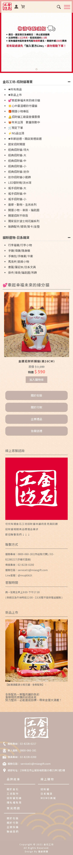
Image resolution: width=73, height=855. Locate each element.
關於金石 (13, 789)
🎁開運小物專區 (18, 111)
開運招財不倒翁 (18, 215)
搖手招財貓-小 (17, 199)
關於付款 (36, 407)
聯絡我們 (13, 831)
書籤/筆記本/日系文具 (22, 267)
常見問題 (13, 808)
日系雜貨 (47, 793)
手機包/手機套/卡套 (20, 256)
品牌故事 (13, 779)
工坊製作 (13, 793)
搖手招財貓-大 (17, 188)
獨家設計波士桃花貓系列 (23, 221)
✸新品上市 (15, 95)
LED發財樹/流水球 (19, 182)
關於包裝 (36, 395)
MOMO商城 (48, 798)
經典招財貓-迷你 (18, 171)
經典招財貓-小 (17, 166)
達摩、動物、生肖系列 (22, 204)
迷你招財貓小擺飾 (19, 177)
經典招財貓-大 (17, 155)
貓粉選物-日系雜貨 (16, 237)
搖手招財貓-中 (17, 193)
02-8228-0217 (28, 743)
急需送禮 (36, 431)
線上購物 (47, 779)
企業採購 (13, 827)
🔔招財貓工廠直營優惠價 (24, 117)
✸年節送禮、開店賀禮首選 (25, 138)
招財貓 (45, 789)
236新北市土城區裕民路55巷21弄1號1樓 (42, 770)
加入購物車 (36, 379)
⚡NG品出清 (16, 133)
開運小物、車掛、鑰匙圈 (23, 210)
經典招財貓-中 (17, 160)
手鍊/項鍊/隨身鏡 (19, 250)
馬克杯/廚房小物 (18, 261)
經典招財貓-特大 (18, 149)
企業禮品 (36, 419)
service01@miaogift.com (33, 570)
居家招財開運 (16, 144)
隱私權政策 (14, 802)
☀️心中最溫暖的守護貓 (22, 106)
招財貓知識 (14, 798)
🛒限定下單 (15, 128)
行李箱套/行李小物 (20, 245)
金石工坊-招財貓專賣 (18, 81)
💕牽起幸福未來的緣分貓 (24, 100)
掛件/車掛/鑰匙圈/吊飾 (22, 272)
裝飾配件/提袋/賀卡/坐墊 (24, 226)
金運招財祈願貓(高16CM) (36, 361)
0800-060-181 (26, 554)
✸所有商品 (15, 89)
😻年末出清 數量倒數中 (24, 122)
